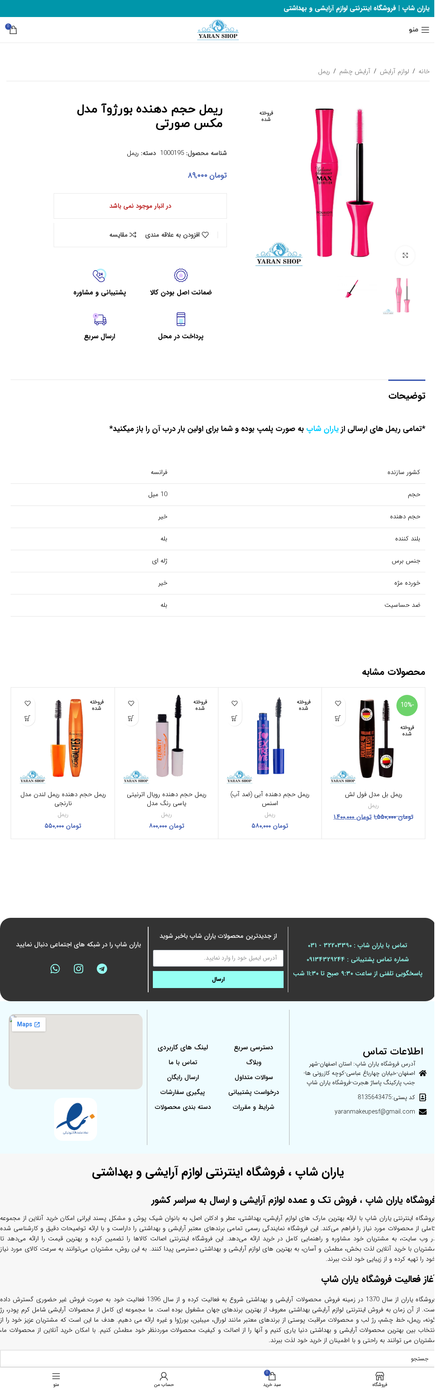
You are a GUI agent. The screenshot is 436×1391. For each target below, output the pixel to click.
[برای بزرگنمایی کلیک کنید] (405, 255)
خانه (424, 71)
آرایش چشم (354, 71)
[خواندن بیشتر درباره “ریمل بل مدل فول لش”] (337, 718)
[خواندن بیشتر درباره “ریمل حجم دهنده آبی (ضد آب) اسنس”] (234, 718)
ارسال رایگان (183, 1077)
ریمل (324, 71)
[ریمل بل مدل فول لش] (373, 739)
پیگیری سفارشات (183, 1092)
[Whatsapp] (55, 969)
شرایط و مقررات (253, 1107)
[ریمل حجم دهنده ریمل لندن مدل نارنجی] (63, 739)
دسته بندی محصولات (183, 1107)
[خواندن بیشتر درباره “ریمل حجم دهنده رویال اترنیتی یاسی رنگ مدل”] (130, 718)
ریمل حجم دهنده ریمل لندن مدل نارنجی (63, 798)
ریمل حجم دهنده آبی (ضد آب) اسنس (270, 798)
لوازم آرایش (394, 71)
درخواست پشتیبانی (253, 1092)
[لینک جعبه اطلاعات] (180, 282)
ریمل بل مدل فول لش (373, 794)
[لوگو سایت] (217, 29)
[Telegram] (101, 969)
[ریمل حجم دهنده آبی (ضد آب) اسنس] (270, 739)
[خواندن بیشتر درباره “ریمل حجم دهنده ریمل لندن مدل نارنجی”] (27, 718)
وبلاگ (253, 1062)
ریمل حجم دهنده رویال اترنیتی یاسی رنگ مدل (167, 798)
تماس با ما (183, 1062)
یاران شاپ (322, 429)
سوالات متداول (254, 1077)
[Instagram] (78, 969)
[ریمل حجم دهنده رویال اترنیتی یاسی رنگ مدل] (166, 739)
